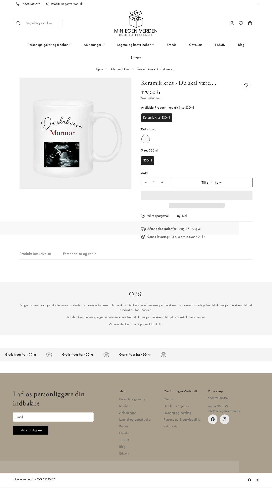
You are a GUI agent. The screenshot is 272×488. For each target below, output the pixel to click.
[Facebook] (212, 419)
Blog (241, 44)
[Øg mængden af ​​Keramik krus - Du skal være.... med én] (162, 182)
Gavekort (195, 44)
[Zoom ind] (122, 86)
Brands (171, 44)
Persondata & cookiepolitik (182, 419)
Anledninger (92, 44)
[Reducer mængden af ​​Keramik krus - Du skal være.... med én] (145, 182)
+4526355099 (218, 406)
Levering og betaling (177, 412)
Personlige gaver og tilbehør (48, 44)
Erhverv (136, 57)
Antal (144, 173)
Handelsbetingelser (176, 406)
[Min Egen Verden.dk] (135, 23)
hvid (146, 139)
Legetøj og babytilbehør (134, 44)
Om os (168, 399)
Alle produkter (120, 69)
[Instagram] (224, 419)
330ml (147, 160)
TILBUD (220, 44)
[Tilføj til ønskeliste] (246, 85)
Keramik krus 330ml (156, 117)
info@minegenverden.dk (224, 411)
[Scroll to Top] (264, 466)
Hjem (99, 69)
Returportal (171, 426)
